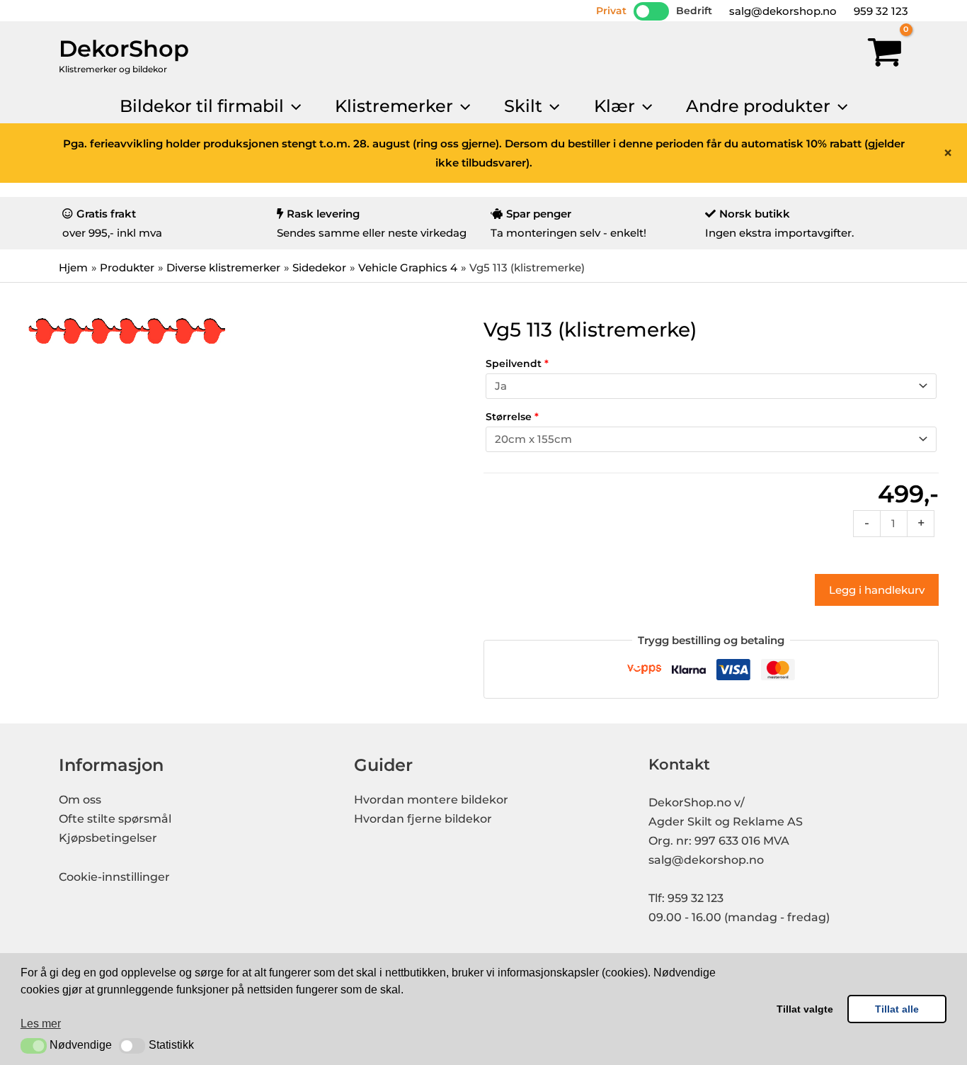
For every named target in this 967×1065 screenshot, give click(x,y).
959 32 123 (879, 11)
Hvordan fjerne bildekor (423, 818)
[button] (34, 1046)
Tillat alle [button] (897, 1009)
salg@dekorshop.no (781, 11)
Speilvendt (517, 363)
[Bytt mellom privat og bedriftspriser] (651, 11)
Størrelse (512, 416)
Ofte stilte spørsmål (115, 818)
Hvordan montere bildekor (431, 799)
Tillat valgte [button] (805, 1009)
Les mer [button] (41, 1024)
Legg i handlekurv (877, 590)
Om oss (80, 799)
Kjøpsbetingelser (108, 838)
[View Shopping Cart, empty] (885, 55)
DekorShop (124, 48)
